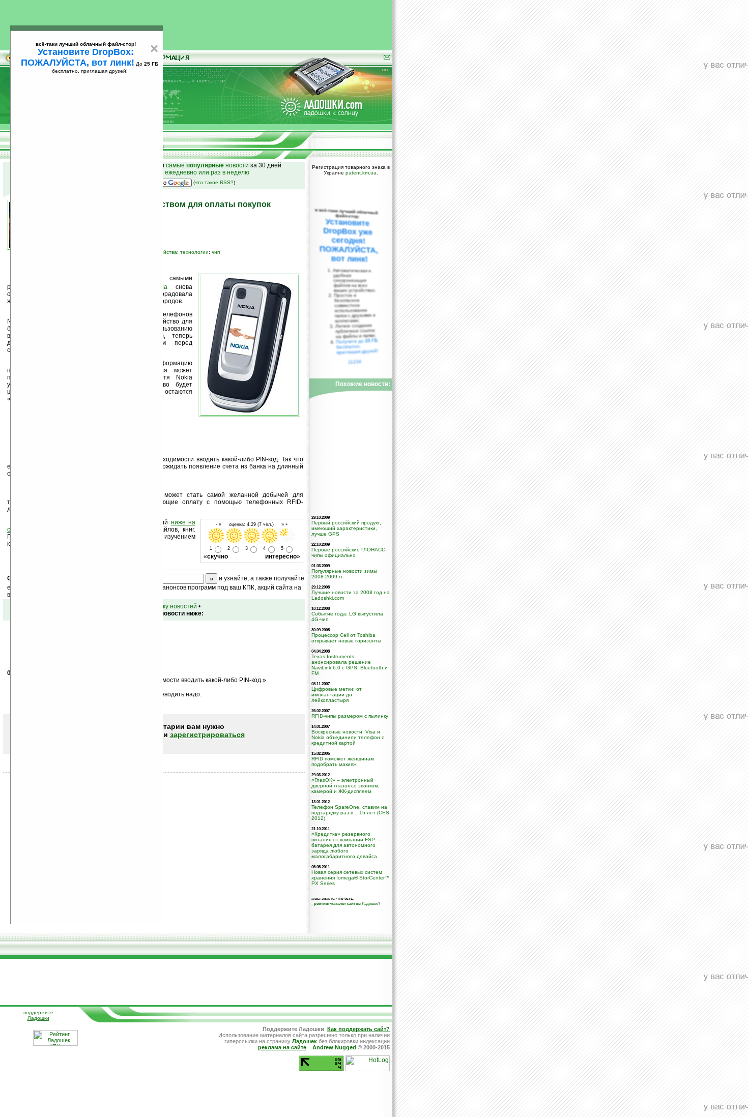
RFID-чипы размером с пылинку (349, 716)
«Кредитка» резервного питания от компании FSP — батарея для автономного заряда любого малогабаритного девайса (346, 845)
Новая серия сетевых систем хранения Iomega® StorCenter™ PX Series (350, 877)
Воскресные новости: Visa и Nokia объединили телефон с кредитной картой (347, 737)
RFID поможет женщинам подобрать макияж (342, 761)
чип (216, 252)
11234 (355, 362)
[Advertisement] (196, 23)
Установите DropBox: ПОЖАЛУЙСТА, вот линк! (77, 57)
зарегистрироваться (207, 734)
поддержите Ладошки (38, 1015)
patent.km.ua (361, 172)
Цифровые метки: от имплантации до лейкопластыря (336, 694)
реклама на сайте (282, 1047)
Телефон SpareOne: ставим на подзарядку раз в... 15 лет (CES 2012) (350, 812)
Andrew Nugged (334, 1047)
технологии (194, 252)
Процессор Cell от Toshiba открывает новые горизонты (346, 637)
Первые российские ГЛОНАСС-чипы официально (349, 552)
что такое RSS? (214, 182)
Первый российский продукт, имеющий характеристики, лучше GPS (346, 528)
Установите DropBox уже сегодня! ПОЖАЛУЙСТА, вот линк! (348, 240)
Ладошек (346, 903)
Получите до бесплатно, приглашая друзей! (357, 346)
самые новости (207, 165)
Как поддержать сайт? (358, 1029)
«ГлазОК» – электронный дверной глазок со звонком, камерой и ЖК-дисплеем (345, 785)
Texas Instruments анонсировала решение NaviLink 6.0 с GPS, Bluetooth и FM (349, 665)
